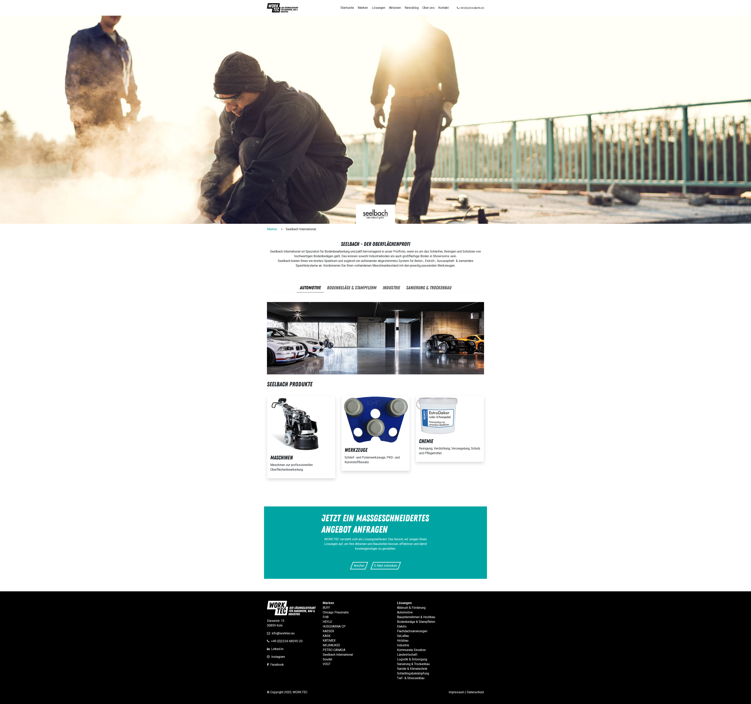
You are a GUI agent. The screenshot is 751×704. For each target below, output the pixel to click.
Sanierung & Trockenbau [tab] (428, 288)
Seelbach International (338, 654)
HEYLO (327, 622)
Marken (363, 8)
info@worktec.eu (283, 633)
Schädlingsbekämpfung (413, 673)
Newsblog (412, 8)
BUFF (326, 608)
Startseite (347, 8)
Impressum (456, 692)
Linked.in (277, 649)
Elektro (402, 626)
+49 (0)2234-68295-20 (287, 641)
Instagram (278, 657)
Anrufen (359, 565)
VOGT (327, 664)
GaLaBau (403, 636)
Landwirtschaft (407, 654)
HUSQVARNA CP (334, 626)
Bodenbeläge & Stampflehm (416, 622)
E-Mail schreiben (385, 565)
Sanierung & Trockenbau (413, 664)
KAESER (328, 631)
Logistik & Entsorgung (412, 659)
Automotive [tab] (310, 288)
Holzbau (402, 640)
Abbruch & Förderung (411, 608)
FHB (326, 617)
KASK (327, 636)
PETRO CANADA (334, 650)
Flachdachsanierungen (412, 631)
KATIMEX (329, 640)
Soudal (327, 659)
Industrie (403, 645)
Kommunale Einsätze (411, 650)
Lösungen (378, 8)
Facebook (277, 664)
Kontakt (443, 8)
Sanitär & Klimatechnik (412, 669)
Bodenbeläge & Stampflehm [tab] (351, 288)
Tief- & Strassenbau (410, 678)
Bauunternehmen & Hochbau (416, 617)
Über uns (428, 8)
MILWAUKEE (331, 645)
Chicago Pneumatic (336, 612)
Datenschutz (475, 692)
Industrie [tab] (391, 288)
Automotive (405, 612)
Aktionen (395, 8)
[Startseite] (282, 8)
